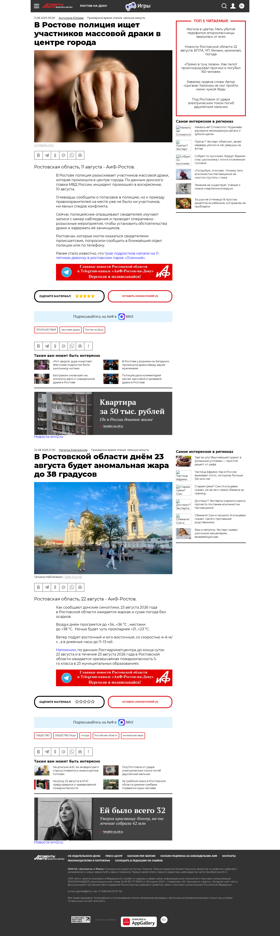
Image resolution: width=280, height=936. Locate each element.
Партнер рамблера (105, 919)
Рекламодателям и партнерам (89, 860)
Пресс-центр (113, 856)
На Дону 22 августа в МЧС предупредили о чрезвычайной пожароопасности (74, 784)
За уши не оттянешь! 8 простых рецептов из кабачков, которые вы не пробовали (220, 203)
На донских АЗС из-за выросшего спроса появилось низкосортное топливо (76, 770)
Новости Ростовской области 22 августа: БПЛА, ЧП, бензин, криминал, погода (211, 50)
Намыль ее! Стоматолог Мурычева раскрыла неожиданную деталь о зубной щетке (218, 130)
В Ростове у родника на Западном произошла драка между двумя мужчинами (145, 365)
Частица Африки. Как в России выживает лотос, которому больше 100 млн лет (219, 475)
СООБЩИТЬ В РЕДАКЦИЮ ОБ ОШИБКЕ (139, 860)
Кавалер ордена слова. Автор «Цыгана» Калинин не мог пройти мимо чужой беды (211, 85)
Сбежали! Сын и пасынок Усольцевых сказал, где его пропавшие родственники (220, 519)
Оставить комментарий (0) (140, 296)
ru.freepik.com (44, 145)
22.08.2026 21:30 (44, 450)
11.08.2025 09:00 (44, 18)
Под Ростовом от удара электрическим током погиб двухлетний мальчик (211, 103)
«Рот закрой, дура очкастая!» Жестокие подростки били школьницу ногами (72, 365)
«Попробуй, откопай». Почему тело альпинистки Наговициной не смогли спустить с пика (219, 174)
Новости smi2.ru (48, 437)
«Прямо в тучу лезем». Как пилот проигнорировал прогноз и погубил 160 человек (211, 68)
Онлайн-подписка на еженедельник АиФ (188, 856)
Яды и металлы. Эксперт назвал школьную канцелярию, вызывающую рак (216, 533)
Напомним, (66, 650)
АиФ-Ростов (73, 577)
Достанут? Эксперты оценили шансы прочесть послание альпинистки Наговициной (220, 504)
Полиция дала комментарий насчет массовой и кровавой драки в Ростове (141, 379)
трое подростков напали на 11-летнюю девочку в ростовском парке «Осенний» (108, 255)
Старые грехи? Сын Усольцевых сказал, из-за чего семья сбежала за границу (219, 490)
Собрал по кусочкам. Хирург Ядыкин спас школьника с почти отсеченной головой (220, 159)
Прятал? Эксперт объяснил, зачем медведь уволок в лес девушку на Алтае (218, 145)
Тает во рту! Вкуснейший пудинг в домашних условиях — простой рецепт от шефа (218, 461)
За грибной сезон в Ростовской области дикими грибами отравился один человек (144, 784)
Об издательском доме (84, 856)
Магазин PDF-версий (141, 856)
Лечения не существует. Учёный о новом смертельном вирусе (217, 186)
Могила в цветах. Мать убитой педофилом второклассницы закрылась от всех (211, 33)
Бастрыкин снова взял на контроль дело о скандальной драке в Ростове (74, 379)
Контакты (229, 856)
